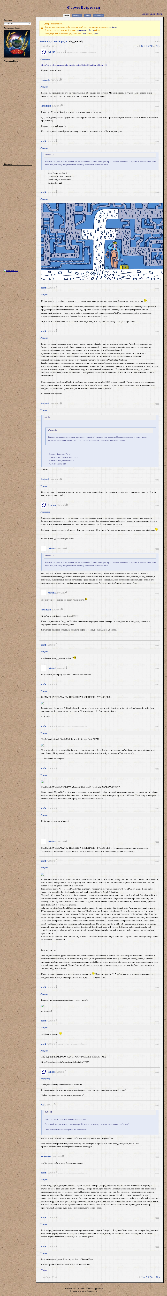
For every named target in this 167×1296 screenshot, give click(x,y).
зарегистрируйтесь (85, 30)
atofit (43, 141)
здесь (95, 33)
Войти (159, 13)
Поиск (87, 15)
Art (42, 1105)
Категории (77, 15)
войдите (113, 26)
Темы (66, 15)
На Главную (98, 15)
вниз (157, 41)
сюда (84, 33)
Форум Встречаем (83, 7)
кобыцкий (46, 105)
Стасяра (52, 505)
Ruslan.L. (45, 80)
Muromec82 (47, 1156)
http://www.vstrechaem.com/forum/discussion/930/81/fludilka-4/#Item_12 (74, 64)
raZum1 (52, 548)
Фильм (44, 1269)
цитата (157, 52)
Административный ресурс (53, 41)
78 (157, 46)
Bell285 (51, 52)
